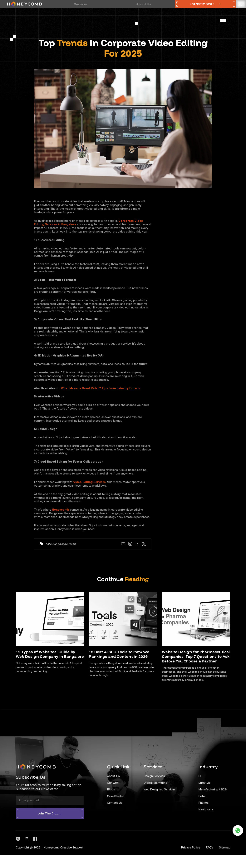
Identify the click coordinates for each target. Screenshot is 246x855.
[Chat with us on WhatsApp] (238, 830)
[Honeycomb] (24, 4)
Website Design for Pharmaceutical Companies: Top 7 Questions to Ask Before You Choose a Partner (196, 656)
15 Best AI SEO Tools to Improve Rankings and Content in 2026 (119, 654)
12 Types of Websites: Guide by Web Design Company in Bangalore (50, 654)
